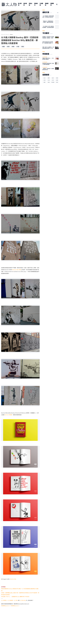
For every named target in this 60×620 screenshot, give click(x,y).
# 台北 (44, 77)
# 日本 (53, 80)
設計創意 (25, 4)
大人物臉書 (10, 600)
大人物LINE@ (23, 600)
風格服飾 (46, 4)
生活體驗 (41, 4)
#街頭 (13, 46)
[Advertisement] (20, 611)
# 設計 (53, 77)
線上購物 (19, 4)
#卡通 (18, 46)
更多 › (58, 12)
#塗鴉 (3, 46)
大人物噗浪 (3, 600)
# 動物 (57, 77)
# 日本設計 (52, 82)
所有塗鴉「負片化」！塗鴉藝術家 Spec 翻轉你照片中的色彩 (15, 596)
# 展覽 (48, 77)
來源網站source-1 (5, 605)
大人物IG (16, 600)
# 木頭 (44, 80)
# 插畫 (48, 82)
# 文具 (48, 80)
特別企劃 (30, 4)
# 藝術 (57, 82)
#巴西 (8, 46)
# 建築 (57, 80)
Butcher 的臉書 (8, 414)
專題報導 (52, 4)
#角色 (22, 46)
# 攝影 (44, 82)
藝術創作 (36, 4)
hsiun (11, 34)
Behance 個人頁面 (16, 269)
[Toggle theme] (57, 4)
